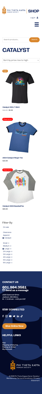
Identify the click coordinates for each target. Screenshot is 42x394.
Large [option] (8, 249)
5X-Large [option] (7, 260)
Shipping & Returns (10, 345)
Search (34, 40)
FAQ (4, 343)
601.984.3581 (14, 287)
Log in (32, 18)
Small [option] (6, 243)
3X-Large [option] (7, 254)
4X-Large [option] (7, 257)
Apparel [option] (6, 235)
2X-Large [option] (7, 251)
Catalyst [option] (8, 238)
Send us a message (16, 290)
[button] (21, 60)
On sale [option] (6, 227)
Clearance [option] (7, 232)
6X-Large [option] (7, 263)
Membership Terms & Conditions (20, 378)
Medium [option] (7, 246)
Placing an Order (9, 347)
